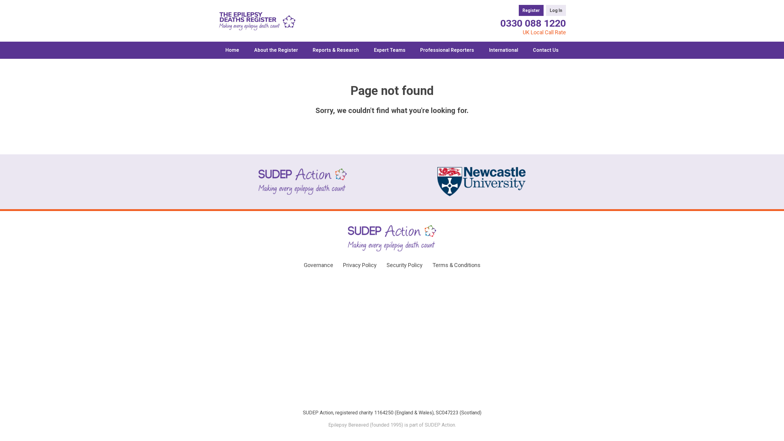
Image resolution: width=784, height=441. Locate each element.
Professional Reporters (447, 50)
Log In (556, 10)
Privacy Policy (360, 265)
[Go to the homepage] (257, 20)
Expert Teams (389, 50)
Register (531, 10)
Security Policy (404, 265)
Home (232, 50)
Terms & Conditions (456, 265)
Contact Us (546, 50)
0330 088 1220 (533, 23)
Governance (318, 265)
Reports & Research (336, 50)
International (503, 50)
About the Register (276, 50)
